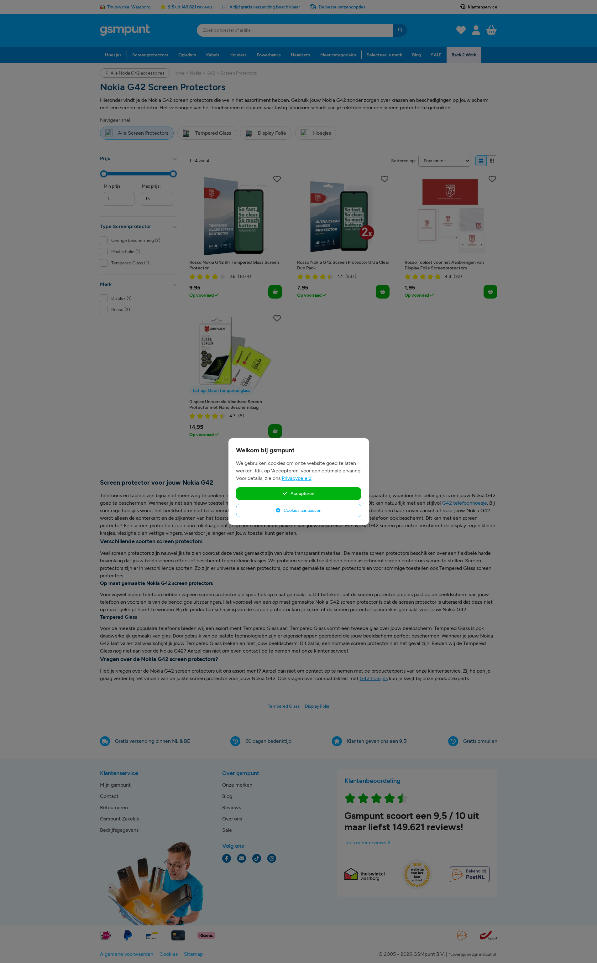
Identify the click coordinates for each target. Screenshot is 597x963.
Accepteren (302, 493)
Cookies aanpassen (302, 510)
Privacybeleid (297, 478)
